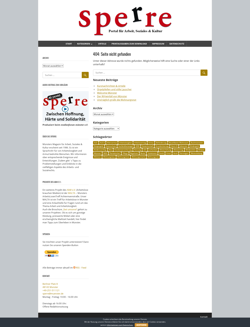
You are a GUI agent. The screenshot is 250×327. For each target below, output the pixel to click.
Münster (97, 153)
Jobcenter (184, 146)
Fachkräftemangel (125, 146)
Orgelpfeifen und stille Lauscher (114, 89)
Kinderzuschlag (100, 150)
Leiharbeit (153, 150)
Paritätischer (115, 153)
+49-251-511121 (51, 290)
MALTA (71, 193)
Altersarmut (112, 142)
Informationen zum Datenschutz (120, 325)
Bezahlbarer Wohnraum (178, 142)
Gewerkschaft (147, 146)
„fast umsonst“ (70, 209)
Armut (151, 142)
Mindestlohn (191, 150)
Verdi (175, 153)
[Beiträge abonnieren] (74, 267)
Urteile (102, 43)
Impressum (158, 43)
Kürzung (137, 150)
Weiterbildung (196, 153)
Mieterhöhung (165, 150)
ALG (95, 142)
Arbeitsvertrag (140, 142)
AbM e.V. (71, 189)
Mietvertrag (178, 150)
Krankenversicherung (123, 150)
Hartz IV (174, 146)
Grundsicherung (162, 146)
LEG (145, 150)
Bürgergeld (98, 146)
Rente (142, 153)
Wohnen (97, 157)
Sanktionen (152, 153)
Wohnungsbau (109, 157)
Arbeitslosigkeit (125, 142)
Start (69, 43)
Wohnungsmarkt (138, 157)
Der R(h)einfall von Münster (112, 96)
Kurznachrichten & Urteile (111, 86)
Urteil (168, 153)
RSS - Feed (81, 267)
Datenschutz (176, 43)
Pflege (125, 153)
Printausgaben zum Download (129, 43)
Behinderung (161, 142)
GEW (137, 146)
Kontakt (204, 316)
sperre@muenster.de (53, 293)
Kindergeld (194, 146)
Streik (161, 153)
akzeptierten (141, 325)
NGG (105, 153)
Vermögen (184, 153)
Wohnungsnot (153, 157)
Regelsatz (134, 153)
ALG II (102, 142)
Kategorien (83, 43)
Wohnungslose (123, 157)
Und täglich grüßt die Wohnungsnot (116, 99)
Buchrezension (197, 142)
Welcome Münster (107, 92)
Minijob (201, 150)
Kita (110, 150)
